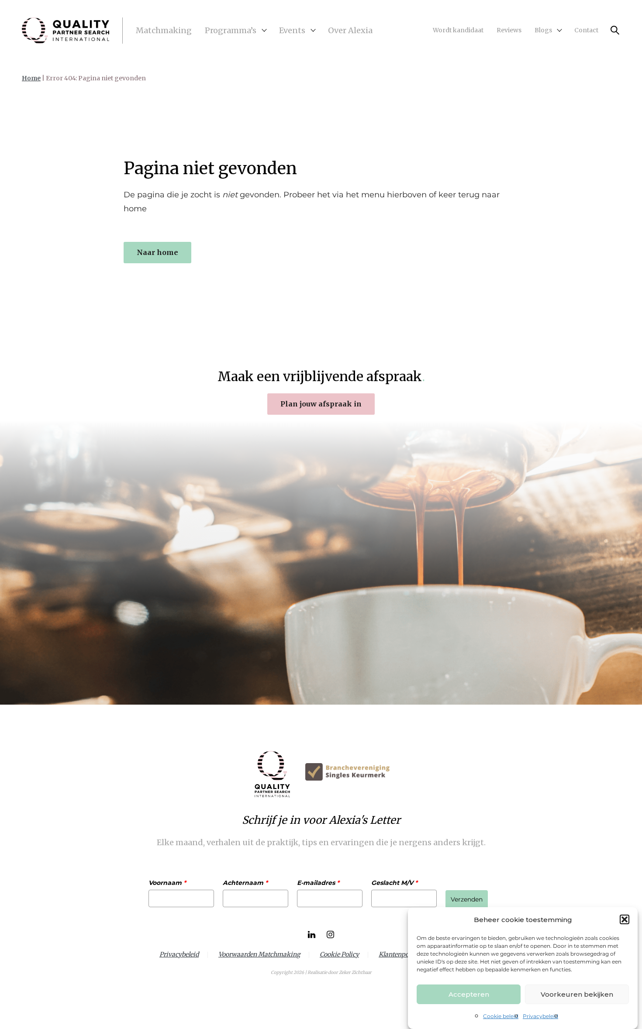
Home (31, 78)
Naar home (157, 252)
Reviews (509, 30)
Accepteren (469, 994)
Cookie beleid (500, 1016)
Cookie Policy (339, 954)
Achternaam (245, 883)
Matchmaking (164, 30)
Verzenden (467, 899)
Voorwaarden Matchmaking (259, 954)
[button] (624, 919)
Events (292, 30)
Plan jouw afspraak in (321, 403)
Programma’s (230, 30)
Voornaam (167, 883)
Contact (586, 30)
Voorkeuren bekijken (577, 994)
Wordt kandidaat (458, 30)
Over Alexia (350, 30)
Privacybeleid (540, 1016)
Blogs (543, 30)
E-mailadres (318, 883)
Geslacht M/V (394, 883)
